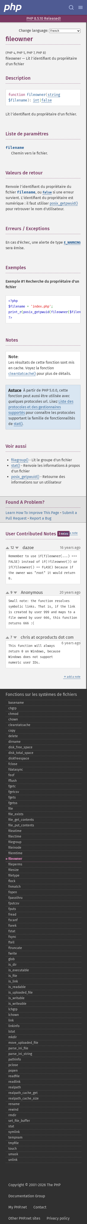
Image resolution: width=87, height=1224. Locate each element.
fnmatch (14, 887)
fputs (12, 909)
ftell (11, 942)
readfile (14, 1076)
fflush (12, 781)
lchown (13, 1015)
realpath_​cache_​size (23, 1098)
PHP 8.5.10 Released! (43, 18)
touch (12, 1149)
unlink (12, 1160)
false (46, 100)
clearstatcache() (22, 373)
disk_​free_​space (20, 747)
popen (13, 1071)
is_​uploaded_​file (20, 993)
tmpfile (13, 1143)
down (17, 548)
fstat (11, 931)
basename (16, 703)
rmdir (12, 1115)
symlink (14, 1132)
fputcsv (13, 903)
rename (14, 1104)
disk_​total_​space (20, 753)
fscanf (13, 920)
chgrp (12, 708)
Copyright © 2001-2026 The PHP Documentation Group (34, 1190)
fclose (12, 764)
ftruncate (15, 948)
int (36, 100)
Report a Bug (40, 518)
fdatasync (15, 770)
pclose (13, 1065)
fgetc (12, 786)
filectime (14, 836)
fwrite (12, 954)
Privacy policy (58, 1218)
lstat (11, 1032)
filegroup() (19, 460)
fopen (12, 892)
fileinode (14, 848)
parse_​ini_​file (18, 1048)
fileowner (15, 859)
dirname (14, 742)
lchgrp (12, 1009)
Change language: (33, 30)
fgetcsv (13, 792)
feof (11, 775)
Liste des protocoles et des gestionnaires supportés (40, 407)
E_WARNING (72, 243)
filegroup (14, 842)
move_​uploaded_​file (23, 1043)
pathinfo (14, 1059)
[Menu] (80, 7)
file (10, 809)
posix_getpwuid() (64, 203)
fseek (12, 926)
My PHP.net (17, 1207)
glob (11, 959)
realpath (14, 1087)
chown (13, 719)
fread (12, 914)
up (8, 548)
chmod (13, 714)
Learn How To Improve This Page (32, 513)
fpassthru (15, 898)
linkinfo (13, 1026)
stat (11, 1126)
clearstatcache (19, 725)
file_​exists (15, 814)
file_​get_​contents (21, 820)
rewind (13, 1110)
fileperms (15, 864)
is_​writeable (17, 1004)
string (54, 94)
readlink (14, 1082)
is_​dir (12, 965)
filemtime (15, 853)
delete (13, 736)
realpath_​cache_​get (23, 1093)
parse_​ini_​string (20, 1054)
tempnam (15, 1137)
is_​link (13, 981)
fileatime (15, 831)
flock (11, 881)
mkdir (12, 1037)
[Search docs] (71, 7)
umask (13, 1154)
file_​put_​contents (21, 825)
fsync (12, 937)
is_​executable (18, 970)
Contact (39, 1207)
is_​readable (17, 987)
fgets (12, 797)
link (11, 1020)
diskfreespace (18, 758)
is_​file (12, 976)
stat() (18, 424)
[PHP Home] (13, 7)
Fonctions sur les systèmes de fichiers (41, 694)
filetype (13, 875)
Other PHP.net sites (24, 1218)
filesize (13, 870)
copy (11, 731)
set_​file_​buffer (19, 1121)
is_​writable (16, 998)
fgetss (12, 803)
